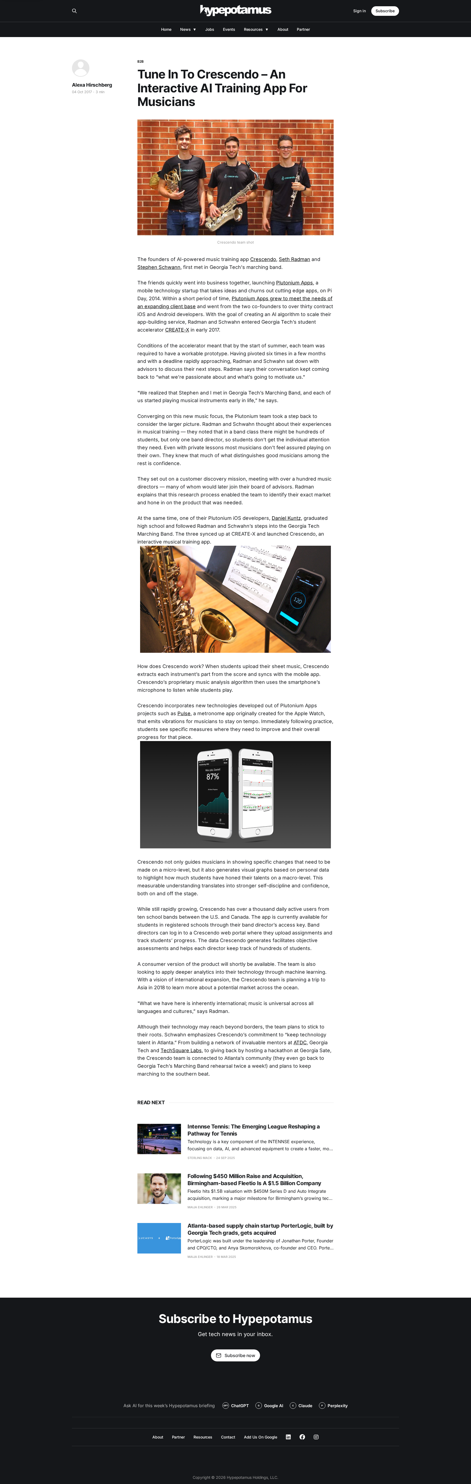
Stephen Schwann (158, 267)
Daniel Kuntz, (287, 518)
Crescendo (263, 259)
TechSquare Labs (181, 1050)
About (282, 29)
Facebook (302, 1437)
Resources (253, 29)
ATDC (300, 1042)
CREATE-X (177, 330)
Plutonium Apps (294, 283)
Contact (228, 1437)
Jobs (209, 29)
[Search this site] (74, 11)
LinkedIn (288, 1437)
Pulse (184, 713)
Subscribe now (240, 1355)
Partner (303, 29)
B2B (140, 61)
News (185, 29)
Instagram (316, 1437)
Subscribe (385, 10)
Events (229, 29)
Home (166, 29)
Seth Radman (294, 259)
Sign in (359, 10)
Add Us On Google (260, 1437)
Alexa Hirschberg (92, 85)
